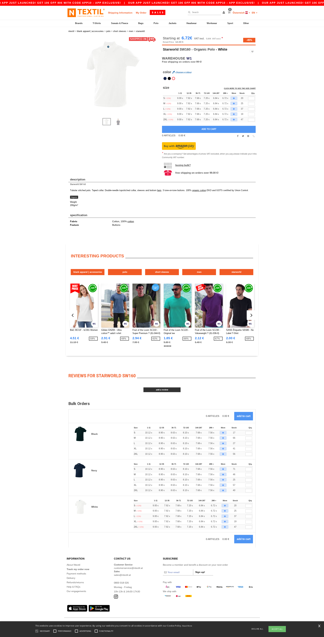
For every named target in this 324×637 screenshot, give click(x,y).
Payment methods (76, 573)
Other (246, 23)
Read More (187, 625)
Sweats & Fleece (119, 23)
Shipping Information (120, 12)
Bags (140, 23)
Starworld (171, 49)
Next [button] (70, 79)
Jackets (172, 23)
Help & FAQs (73, 586)
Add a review (162, 390)
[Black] (169, 78)
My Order (141, 12)
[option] (113, 75)
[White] (173, 78)
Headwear (191, 23)
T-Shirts (97, 23)
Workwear (212, 23)
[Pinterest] (248, 136)
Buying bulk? (183, 165)
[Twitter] (242, 136)
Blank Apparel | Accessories (87, 272)
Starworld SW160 (78, 184)
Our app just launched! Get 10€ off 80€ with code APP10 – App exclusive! (191, 2)
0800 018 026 (121, 582)
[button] (224, 12)
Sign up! (200, 572)
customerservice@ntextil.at (128, 568)
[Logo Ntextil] (86, 13)
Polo (156, 23)
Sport (230, 23)
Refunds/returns (75, 582)
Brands (79, 23)
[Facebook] (237, 136)
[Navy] (165, 78)
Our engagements (76, 591)
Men (199, 272)
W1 (189, 58)
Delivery (71, 578)
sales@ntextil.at (122, 575)
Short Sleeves (162, 272)
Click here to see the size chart (240, 88)
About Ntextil (73, 564)
